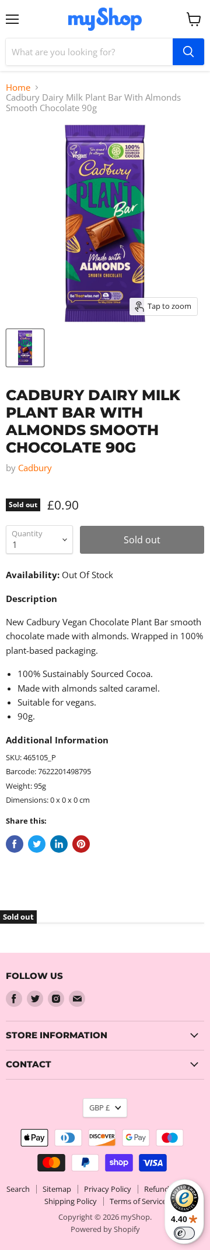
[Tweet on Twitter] (37, 844)
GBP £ (99, 1107)
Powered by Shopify (105, 1229)
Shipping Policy (70, 1201)
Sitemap (57, 1189)
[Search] (188, 51)
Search (18, 1189)
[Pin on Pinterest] (81, 844)
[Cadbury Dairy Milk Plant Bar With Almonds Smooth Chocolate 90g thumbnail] (25, 347)
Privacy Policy (107, 1189)
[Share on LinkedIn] (59, 844)
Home (18, 87)
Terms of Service (138, 1201)
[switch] (184, 1233)
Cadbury (35, 467)
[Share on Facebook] (14, 844)
